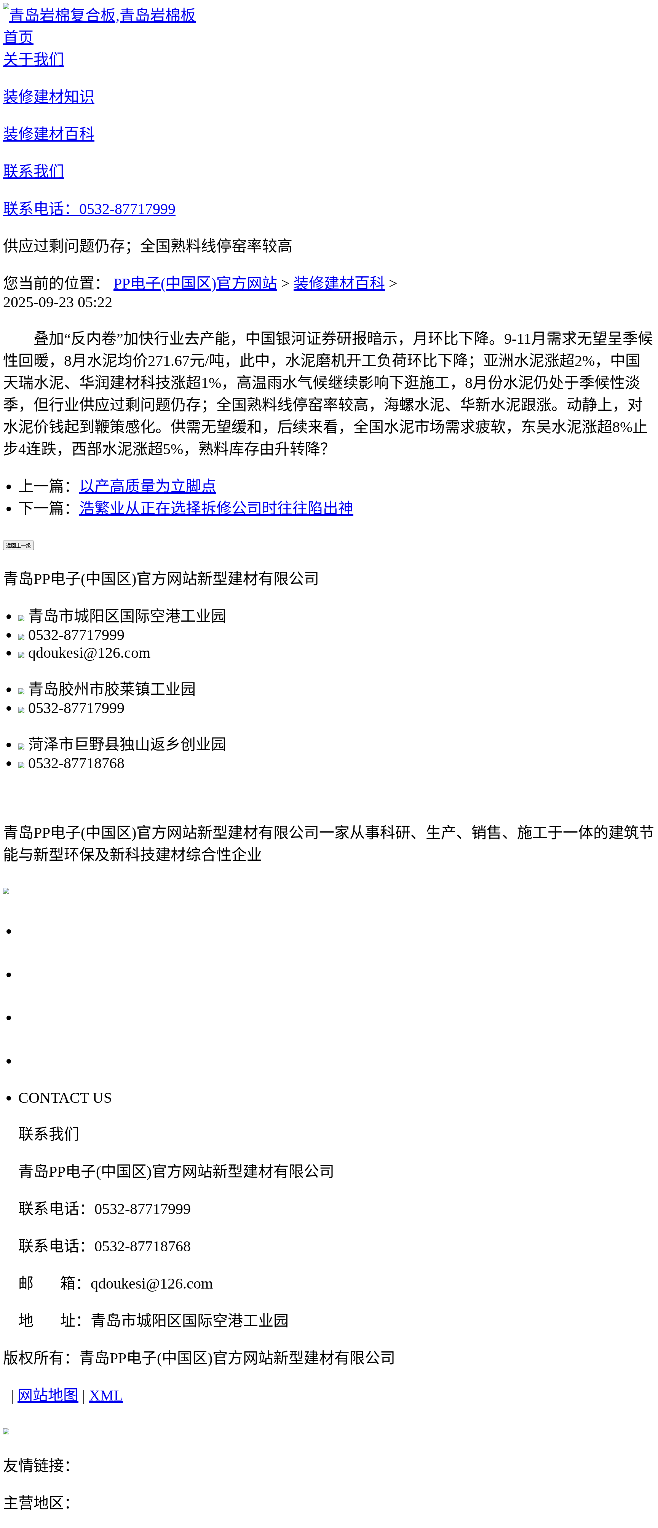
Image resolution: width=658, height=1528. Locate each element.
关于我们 (54, 930)
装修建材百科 (339, 283)
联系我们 (54, 1060)
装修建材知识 (72, 973)
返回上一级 (18, 546)
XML (106, 1395)
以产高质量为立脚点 (147, 486)
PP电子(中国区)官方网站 (195, 283)
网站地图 (48, 1395)
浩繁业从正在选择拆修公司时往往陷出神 (216, 508)
